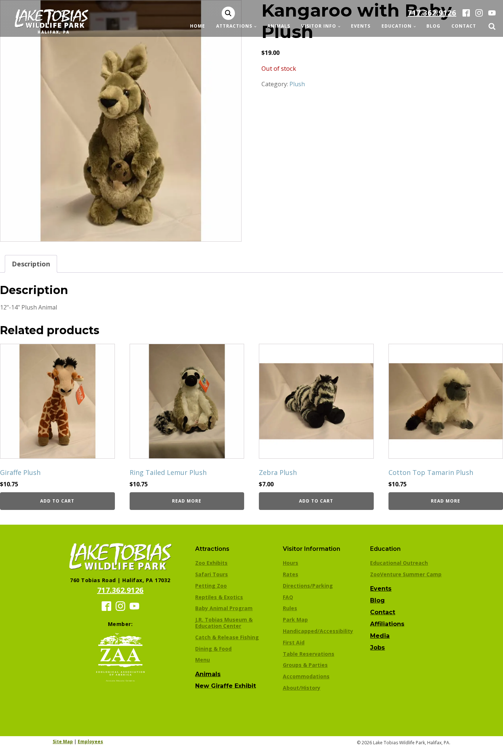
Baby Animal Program (224, 608)
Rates (290, 574)
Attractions (234, 26)
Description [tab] (31, 263)
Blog (433, 26)
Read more (186, 501)
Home (197, 26)
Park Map (295, 619)
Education (396, 26)
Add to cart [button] (57, 501)
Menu (202, 659)
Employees (90, 741)
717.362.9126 (432, 13)
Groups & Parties (305, 664)
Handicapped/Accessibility (318, 630)
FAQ (288, 597)
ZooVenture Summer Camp (406, 574)
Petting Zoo (211, 585)
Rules (290, 608)
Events (360, 26)
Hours (290, 562)
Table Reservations (308, 653)
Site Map (63, 741)
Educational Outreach (399, 562)
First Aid (294, 642)
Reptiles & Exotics (219, 597)
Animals (278, 26)
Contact (463, 26)
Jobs (377, 647)
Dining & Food (213, 648)
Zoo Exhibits (211, 562)
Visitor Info (318, 26)
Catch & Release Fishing (227, 637)
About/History (301, 687)
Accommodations (306, 676)
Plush (297, 84)
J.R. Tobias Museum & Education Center (224, 622)
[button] (228, 13)
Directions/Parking (308, 585)
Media (380, 635)
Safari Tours (211, 574)
